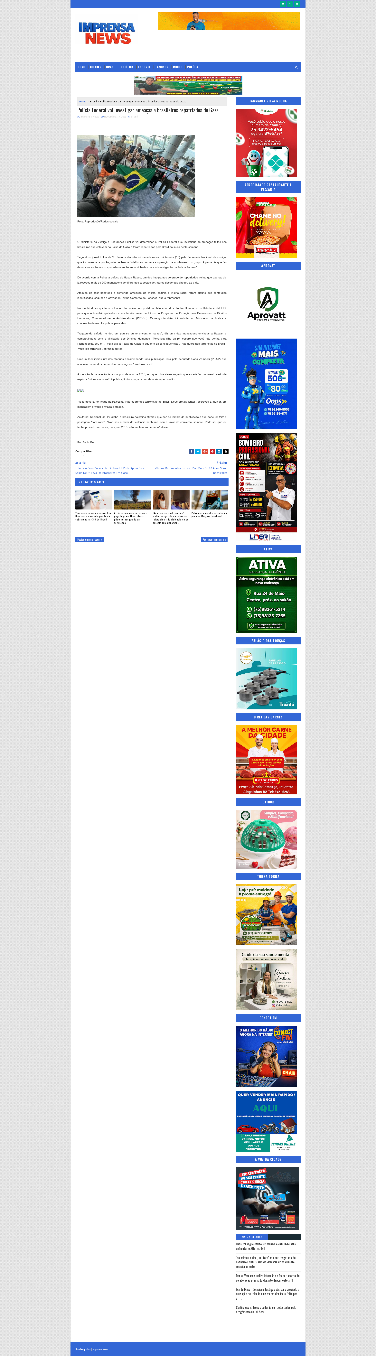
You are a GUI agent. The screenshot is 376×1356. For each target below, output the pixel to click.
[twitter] (283, 4)
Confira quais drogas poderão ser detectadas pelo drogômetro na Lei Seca (266, 1309)
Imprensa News (100, 1349)
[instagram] (297, 4)
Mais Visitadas (252, 1237)
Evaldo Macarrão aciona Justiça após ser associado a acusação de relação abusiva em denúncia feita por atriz (267, 1294)
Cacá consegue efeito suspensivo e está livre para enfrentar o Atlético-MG (266, 1246)
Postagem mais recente (89, 539)
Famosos (161, 67)
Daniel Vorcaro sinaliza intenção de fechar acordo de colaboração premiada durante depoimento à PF (267, 1277)
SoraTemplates (83, 1349)
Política (127, 67)
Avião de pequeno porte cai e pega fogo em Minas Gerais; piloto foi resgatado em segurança (130, 517)
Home (81, 67)
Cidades (95, 67)
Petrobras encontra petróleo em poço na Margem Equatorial (210, 514)
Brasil (111, 67)
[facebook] (290, 4)
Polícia (192, 67)
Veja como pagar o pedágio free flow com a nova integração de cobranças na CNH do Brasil (93, 516)
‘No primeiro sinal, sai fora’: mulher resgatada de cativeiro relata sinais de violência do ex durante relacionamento (170, 517)
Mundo (178, 67)
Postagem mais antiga (214, 539)
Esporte (144, 67)
